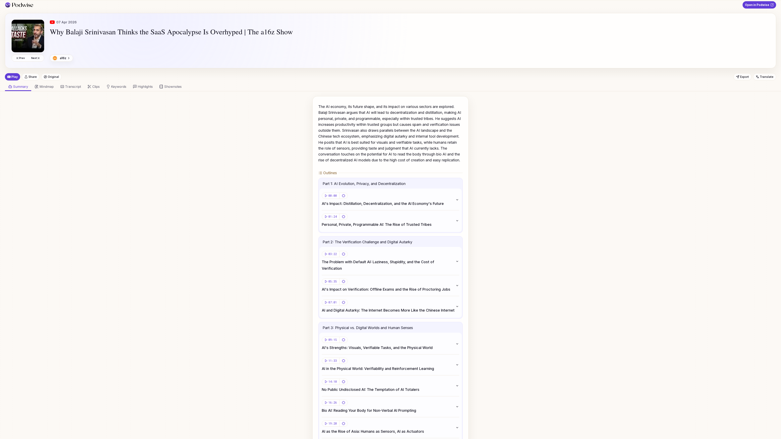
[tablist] (388, 86)
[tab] (44, 86)
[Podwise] (19, 5)
